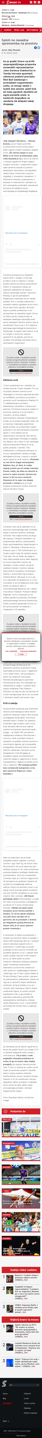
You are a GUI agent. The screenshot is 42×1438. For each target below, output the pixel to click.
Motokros (32, 30)
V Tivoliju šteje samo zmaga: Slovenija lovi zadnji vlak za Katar (19, 1226)
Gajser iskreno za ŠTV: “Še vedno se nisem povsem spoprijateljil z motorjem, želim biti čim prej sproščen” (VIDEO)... (27, 1331)
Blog (4, 1399)
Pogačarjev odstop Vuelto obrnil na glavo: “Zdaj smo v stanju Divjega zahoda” (20, 1155)
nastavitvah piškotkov (23, 373)
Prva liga (19, 30)
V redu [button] (21, 654)
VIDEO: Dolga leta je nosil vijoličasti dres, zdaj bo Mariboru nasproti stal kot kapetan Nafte (20, 1132)
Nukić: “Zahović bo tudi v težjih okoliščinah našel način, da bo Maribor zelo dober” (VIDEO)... (27, 1362)
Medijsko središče (29, 1403)
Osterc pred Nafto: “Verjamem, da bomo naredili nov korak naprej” (19, 1178)
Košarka (6, 1215)
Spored (7, 1403)
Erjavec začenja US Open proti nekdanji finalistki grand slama (17, 1202)
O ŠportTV (27, 1394)
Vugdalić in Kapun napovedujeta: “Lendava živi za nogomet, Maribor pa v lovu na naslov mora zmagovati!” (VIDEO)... (27, 1293)
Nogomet (7, 1167)
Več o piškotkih (11, 651)
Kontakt (26, 1398)
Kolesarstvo (8, 1143)
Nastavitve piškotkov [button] (28, 651)
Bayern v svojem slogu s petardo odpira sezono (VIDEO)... (26, 1277)
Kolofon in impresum (30, 1413)
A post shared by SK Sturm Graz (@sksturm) (22, 264)
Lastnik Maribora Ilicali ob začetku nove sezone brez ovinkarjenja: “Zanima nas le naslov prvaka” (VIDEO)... (27, 1348)
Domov (8, 30)
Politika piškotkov (21, 1435)
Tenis (6, 1191)
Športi (5, 1421)
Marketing (27, 1408)
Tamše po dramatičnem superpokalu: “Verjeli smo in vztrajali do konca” (16, 1251)
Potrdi (21, 370)
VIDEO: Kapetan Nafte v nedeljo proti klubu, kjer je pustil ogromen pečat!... (26, 1308)
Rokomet (6, 1238)
